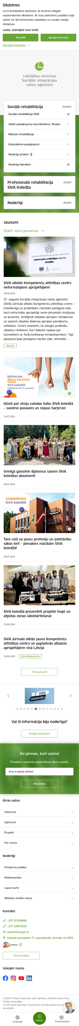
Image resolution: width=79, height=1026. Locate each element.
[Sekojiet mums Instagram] (13, 978)
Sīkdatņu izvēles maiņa (18, 898)
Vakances (10, 812)
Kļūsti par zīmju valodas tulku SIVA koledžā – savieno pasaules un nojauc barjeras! (38, 405)
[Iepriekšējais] (8, 695)
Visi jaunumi (39, 672)
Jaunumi (10, 345)
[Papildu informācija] (20, 944)
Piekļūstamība (12, 877)
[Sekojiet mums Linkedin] (29, 978)
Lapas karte (11, 888)
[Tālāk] (70, 695)
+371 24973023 (17, 926)
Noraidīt (21, 37)
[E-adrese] (10, 945)
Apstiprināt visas (59, 37)
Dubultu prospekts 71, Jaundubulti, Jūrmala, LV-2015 (40, 938)
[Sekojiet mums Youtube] (21, 978)
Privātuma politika (15, 867)
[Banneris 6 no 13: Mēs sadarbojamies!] (39, 696)
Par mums (10, 842)
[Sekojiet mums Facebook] (5, 978)
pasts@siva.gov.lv (18, 932)
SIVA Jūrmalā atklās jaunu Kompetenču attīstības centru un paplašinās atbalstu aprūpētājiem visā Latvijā (35, 643)
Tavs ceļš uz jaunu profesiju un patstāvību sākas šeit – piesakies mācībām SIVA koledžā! (37, 543)
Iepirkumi (10, 822)
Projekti (9, 832)
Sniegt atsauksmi (39, 733)
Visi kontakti (21, 955)
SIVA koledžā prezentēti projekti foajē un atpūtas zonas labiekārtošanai (37, 613)
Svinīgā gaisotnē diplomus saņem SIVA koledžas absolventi (35, 473)
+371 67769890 (17, 920)
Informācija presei (30, 656)
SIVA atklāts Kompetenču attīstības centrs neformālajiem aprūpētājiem (37, 285)
